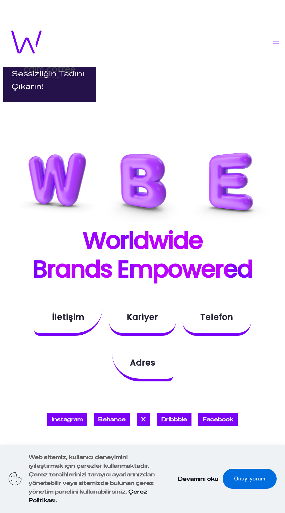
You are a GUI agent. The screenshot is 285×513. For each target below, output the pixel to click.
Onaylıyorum (249, 478)
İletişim (68, 317)
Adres (142, 363)
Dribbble (174, 419)
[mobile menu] (276, 42)
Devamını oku (198, 479)
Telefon (216, 317)
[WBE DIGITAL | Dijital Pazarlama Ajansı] (26, 42)
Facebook (218, 419)
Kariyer (142, 317)
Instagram (67, 419)
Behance (112, 419)
